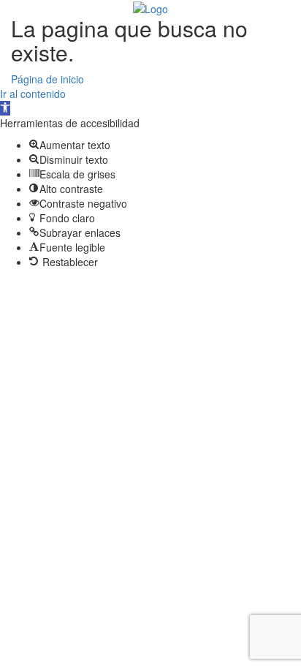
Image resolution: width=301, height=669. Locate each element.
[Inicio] (150, 7)
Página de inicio (47, 79)
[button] (5, 108)
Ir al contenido (33, 93)
